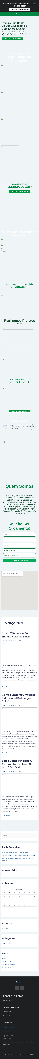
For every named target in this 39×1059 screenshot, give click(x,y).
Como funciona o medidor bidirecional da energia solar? (18, 698)
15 (4, 902)
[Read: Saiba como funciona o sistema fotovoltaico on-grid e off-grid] (19, 783)
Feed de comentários (8, 964)
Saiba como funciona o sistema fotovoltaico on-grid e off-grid (18, 764)
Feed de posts (6, 961)
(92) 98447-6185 (10, 1027)
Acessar (4, 958)
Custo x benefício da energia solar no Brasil (16, 635)
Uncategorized (6, 640)
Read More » (6, 687)
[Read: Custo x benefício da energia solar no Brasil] (19, 652)
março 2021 (5, 928)
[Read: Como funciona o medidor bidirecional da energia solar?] (19, 718)
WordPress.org (6, 967)
